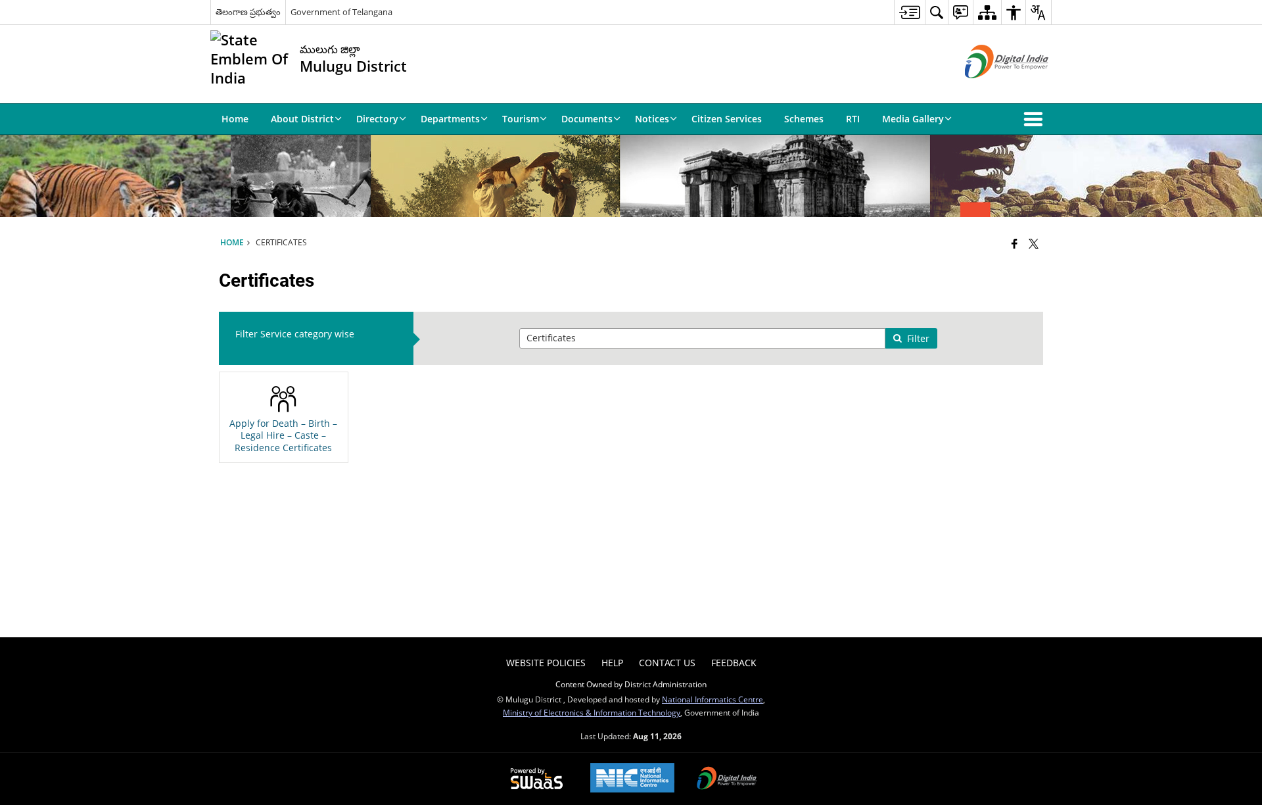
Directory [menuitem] (377, 118)
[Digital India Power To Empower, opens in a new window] (727, 779)
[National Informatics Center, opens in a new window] (632, 779)
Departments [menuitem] (450, 118)
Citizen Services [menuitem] (726, 118)
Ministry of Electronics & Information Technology (591, 712)
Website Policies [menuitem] (546, 662)
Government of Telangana (341, 12)
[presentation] (702, 338)
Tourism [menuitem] (520, 118)
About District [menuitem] (302, 118)
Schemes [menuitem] (804, 118)
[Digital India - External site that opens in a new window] (990, 89)
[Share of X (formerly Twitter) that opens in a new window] (1033, 243)
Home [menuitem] (235, 118)
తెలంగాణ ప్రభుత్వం (248, 12)
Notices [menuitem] (652, 118)
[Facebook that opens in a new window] (1014, 243)
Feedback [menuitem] (734, 662)
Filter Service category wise (294, 334)
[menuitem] (909, 12)
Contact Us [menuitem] (667, 662)
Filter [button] (918, 338)
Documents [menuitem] (587, 118)
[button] (1036, 119)
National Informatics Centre (712, 699)
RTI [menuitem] (853, 118)
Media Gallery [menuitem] (913, 118)
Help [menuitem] (612, 662)
